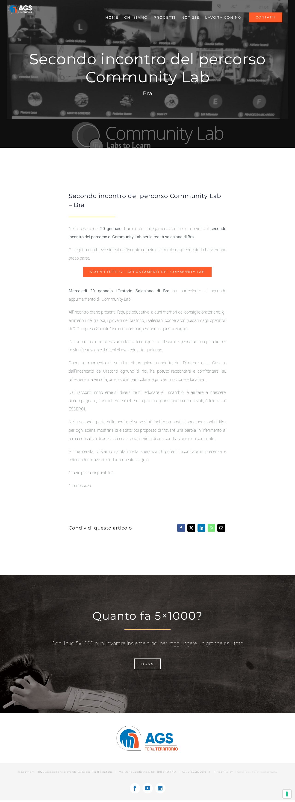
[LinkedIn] (201, 528)
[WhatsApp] (211, 528)
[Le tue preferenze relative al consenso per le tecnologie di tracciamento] (287, 794)
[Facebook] (181, 528)
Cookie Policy (244, 772)
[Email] (221, 528)
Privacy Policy (224, 771)
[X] (191, 528)
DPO (256, 772)
